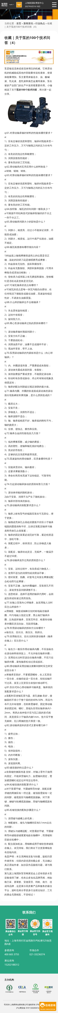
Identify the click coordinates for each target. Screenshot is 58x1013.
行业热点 (40, 23)
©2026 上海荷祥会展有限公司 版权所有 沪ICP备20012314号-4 (29, 1004)
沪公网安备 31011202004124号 (29, 1008)
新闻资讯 (28, 23)
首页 (18, 23)
